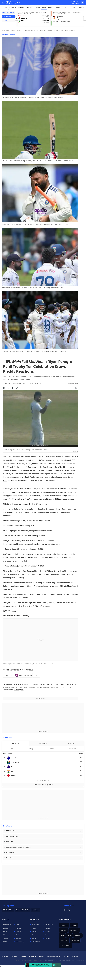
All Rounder (72, 749)
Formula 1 (64, 925)
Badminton (74, 930)
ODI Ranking (43, 743)
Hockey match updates (37, 684)
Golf (62, 935)
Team (11, 749)
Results (37, 7)
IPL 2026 (6, 20)
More (81, 7)
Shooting (64, 940)
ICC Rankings (10, 852)
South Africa (15, 762)
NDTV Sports (71, 684)
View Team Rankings (43, 780)
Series (20, 7)
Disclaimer (32, 956)
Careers (66, 956)
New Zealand (15, 767)
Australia (14, 758)
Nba (69, 935)
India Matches (8, 16)
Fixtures (29, 7)
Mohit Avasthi (72, 586)
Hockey (63, 930)
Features (66, 7)
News (44, 7)
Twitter (30, 687)
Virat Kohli (9, 841)
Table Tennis (65, 945)
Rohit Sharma (10, 858)
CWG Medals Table (12, 836)
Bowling (51, 749)
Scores (13, 7)
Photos (50, 7)
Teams (74, 7)
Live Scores (7, 925)
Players (18, 938)
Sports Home (5, 30)
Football (21, 684)
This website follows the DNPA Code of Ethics (29, 960)
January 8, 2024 (30, 526)
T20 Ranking (70, 743)
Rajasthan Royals (25, 675)
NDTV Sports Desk (9, 383)
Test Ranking (15, 743)
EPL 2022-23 (49, 925)
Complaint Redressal (53, 956)
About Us (14, 956)
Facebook (14, 687)
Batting (31, 749)
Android (16, 689)
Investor (41, 956)
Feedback (23, 956)
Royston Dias (59, 571)
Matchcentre (36, 942)
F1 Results (62, 684)
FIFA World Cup (11, 831)
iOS (22, 689)
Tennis (74, 925)
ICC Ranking (20, 942)
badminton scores (52, 684)
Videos (58, 7)
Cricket (5, 7)
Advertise (5, 956)
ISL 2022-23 (36, 925)
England (13, 775)
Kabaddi (78, 935)
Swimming (75, 940)
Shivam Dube (39, 571)
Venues (5, 942)
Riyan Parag (7, 457)
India (12, 771)
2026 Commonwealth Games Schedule (18, 847)
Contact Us (75, 956)
